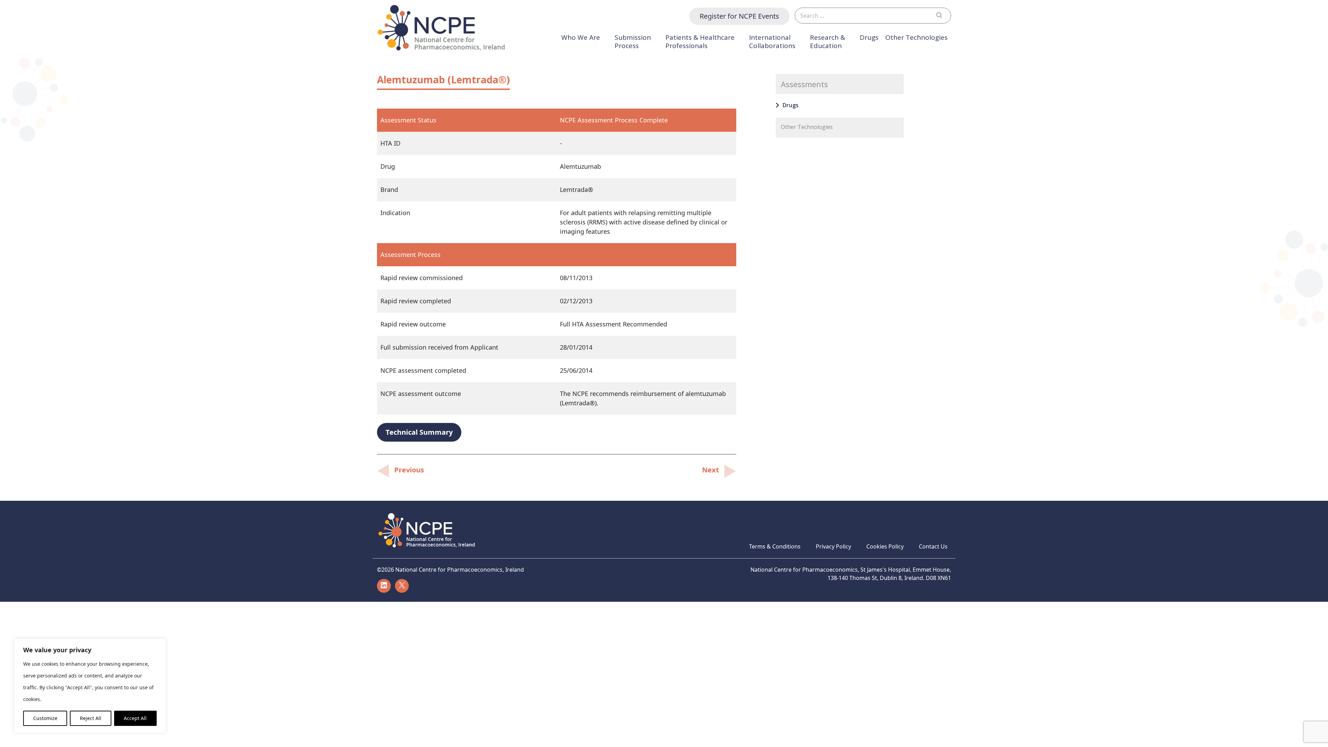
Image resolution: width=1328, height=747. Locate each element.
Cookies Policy (885, 546)
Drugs (869, 37)
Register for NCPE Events (739, 16)
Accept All (135, 718)
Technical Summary (419, 432)
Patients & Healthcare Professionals (700, 41)
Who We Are (580, 37)
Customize (45, 718)
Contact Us (933, 546)
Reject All (90, 718)
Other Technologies (916, 37)
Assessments (804, 84)
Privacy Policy (833, 546)
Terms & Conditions (775, 546)
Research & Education (827, 41)
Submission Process (633, 41)
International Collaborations (772, 41)
